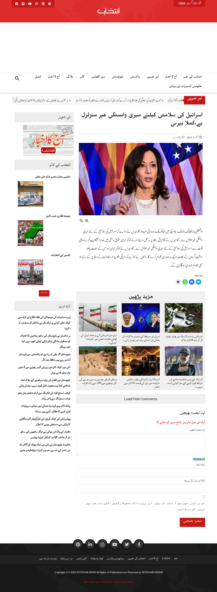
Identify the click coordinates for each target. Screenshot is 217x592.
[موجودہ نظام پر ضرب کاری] (30, 234)
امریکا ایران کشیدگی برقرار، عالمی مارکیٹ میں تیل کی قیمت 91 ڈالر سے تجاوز (142, 383)
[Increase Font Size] (86, 221)
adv (176, 559)
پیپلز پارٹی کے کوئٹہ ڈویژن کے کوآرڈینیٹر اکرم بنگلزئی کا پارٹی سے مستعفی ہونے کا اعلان (44, 421)
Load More (44, 293)
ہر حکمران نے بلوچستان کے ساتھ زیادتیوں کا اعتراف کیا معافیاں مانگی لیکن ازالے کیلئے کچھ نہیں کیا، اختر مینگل (55, 100)
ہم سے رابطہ (67, 559)
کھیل (38, 77)
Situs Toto (89, 582)
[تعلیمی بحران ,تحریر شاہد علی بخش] (30, 195)
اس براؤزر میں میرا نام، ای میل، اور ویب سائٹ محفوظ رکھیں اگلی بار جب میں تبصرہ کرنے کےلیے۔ (145, 506)
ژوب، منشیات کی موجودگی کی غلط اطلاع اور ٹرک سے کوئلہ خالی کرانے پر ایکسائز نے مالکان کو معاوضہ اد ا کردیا (148, 100)
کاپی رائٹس (81, 559)
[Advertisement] (108, 48)
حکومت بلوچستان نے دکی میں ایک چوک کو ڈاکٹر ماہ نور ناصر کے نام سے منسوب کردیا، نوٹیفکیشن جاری (45, 447)
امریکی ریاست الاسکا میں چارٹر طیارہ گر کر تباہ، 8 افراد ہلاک (184, 338)
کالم (82, 77)
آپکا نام (200, 464)
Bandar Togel (112, 582)
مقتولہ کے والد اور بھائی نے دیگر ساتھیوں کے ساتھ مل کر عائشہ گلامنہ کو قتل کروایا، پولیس (45, 434)
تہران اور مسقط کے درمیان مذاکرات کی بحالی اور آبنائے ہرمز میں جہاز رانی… (141, 338)
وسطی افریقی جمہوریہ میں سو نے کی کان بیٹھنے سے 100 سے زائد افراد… (98, 381)
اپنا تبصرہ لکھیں (197, 429)
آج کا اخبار (54, 77)
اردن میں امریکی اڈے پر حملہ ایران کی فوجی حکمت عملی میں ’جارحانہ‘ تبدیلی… (99, 338)
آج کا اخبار (171, 77)
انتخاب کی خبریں (136, 559)
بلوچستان (118, 77)
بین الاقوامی (98, 77)
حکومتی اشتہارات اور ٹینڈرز (186, 87)
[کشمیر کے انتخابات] (30, 273)
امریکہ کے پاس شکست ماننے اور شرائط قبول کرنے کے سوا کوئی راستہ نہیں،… (185, 383)
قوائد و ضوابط (97, 559)
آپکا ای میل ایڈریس (194, 480)
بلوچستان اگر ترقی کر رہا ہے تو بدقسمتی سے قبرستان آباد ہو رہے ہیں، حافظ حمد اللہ (44, 356)
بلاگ (69, 77)
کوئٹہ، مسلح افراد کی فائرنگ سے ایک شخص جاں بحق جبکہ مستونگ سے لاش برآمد (44, 395)
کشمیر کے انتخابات (60, 255)
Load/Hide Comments (140, 399)
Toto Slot (99, 582)
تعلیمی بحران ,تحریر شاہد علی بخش (52, 176)
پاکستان (135, 77)
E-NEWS (166, 559)
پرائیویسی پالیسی (115, 559)
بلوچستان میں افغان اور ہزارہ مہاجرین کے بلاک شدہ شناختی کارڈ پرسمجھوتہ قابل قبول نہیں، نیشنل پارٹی (44, 382)
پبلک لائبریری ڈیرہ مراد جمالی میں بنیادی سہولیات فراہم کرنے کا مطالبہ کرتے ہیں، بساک (45, 408)
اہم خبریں (153, 77)
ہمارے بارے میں (48, 559)
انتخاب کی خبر (193, 77)
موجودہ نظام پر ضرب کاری (58, 216)
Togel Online (126, 582)
